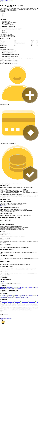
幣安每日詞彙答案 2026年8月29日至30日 (29, 287)
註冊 (2, 278)
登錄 (1, 278)
